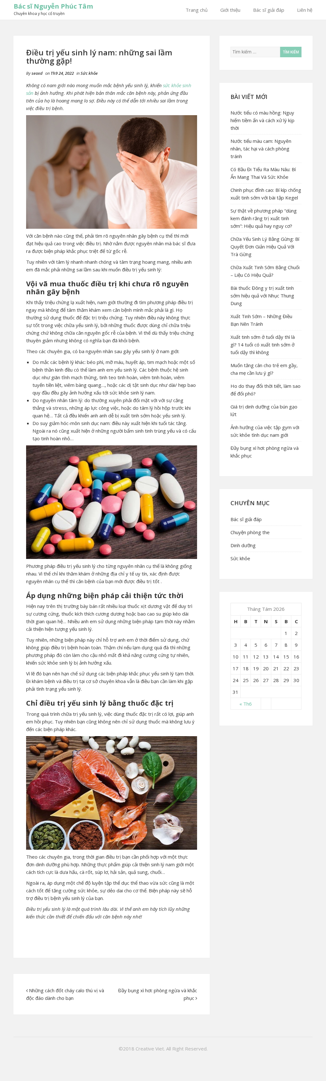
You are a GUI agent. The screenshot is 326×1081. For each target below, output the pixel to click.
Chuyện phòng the (250, 532)
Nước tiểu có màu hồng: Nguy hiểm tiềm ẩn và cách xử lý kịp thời (262, 120)
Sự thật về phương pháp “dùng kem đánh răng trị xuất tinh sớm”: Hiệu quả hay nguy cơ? (263, 218)
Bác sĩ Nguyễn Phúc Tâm (53, 6)
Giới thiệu (230, 10)
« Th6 (245, 704)
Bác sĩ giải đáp (268, 10)
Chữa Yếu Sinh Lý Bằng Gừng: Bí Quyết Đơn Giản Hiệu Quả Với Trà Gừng (264, 246)
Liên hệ (304, 10)
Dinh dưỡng (243, 545)
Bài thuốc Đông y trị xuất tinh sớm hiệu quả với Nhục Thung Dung (262, 295)
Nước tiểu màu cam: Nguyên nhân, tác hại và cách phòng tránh (260, 148)
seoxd (37, 73)
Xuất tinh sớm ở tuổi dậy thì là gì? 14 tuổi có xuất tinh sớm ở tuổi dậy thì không (262, 344)
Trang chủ (197, 10)
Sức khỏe (89, 73)
